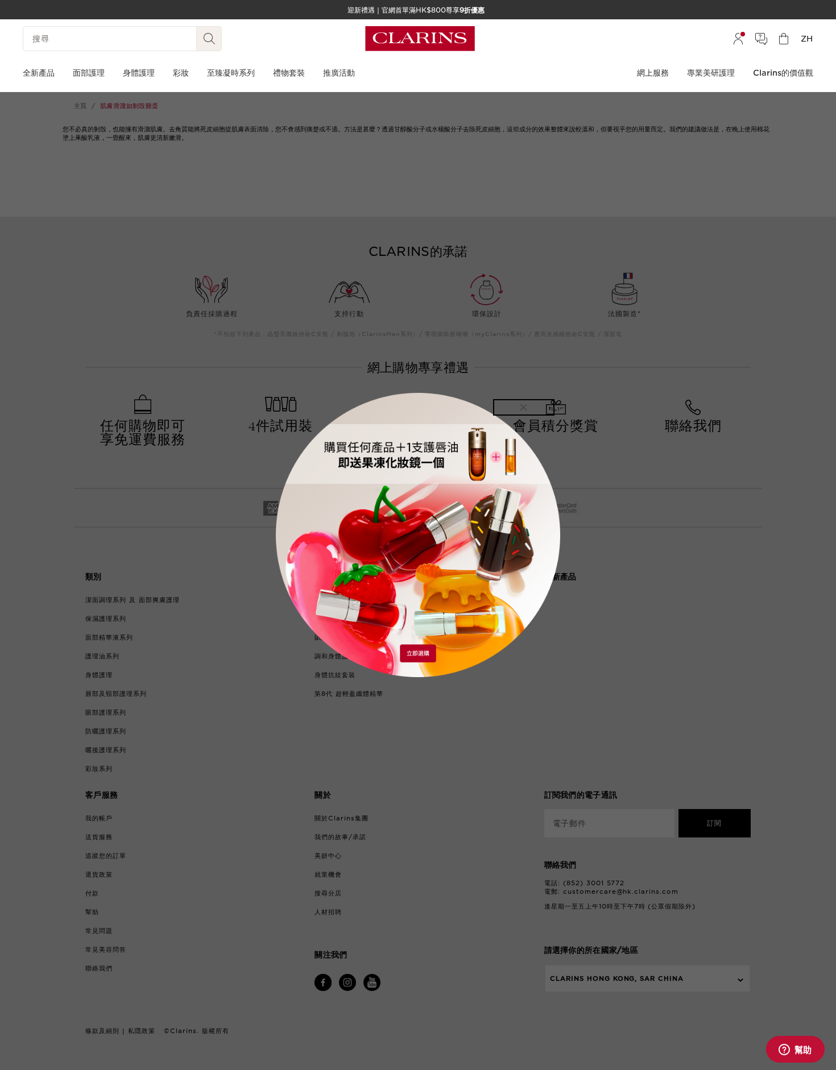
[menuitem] (738, 38)
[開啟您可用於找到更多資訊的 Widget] (795, 1050)
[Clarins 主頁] (420, 38)
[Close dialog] (523, 407)
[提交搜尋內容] (209, 38)
